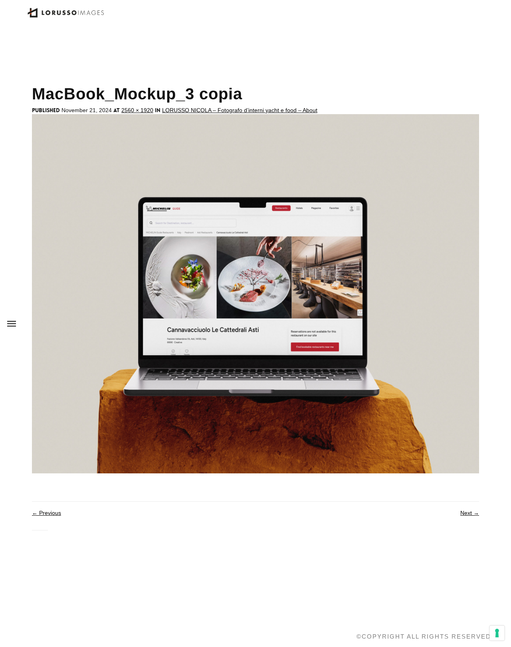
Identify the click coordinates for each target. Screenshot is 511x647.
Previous (46, 513)
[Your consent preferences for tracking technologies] (497, 633)
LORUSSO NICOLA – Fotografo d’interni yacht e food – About (239, 110)
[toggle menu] (11, 324)
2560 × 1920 (137, 110)
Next (469, 513)
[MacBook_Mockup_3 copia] (255, 293)
